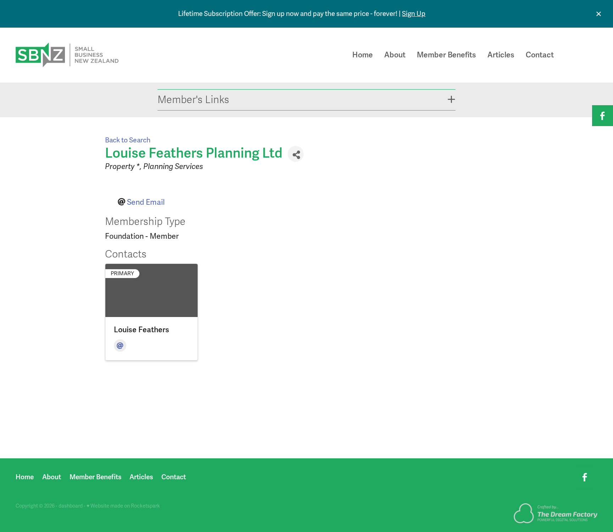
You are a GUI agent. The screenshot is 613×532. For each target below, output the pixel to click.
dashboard (71, 506)
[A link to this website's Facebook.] (602, 115)
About (394, 55)
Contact (540, 55)
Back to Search (127, 140)
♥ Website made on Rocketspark (123, 506)
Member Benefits (446, 55)
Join (582, 55)
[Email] (120, 345)
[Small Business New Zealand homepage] (74, 55)
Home (362, 55)
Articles (500, 55)
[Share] (296, 154)
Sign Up (413, 14)
